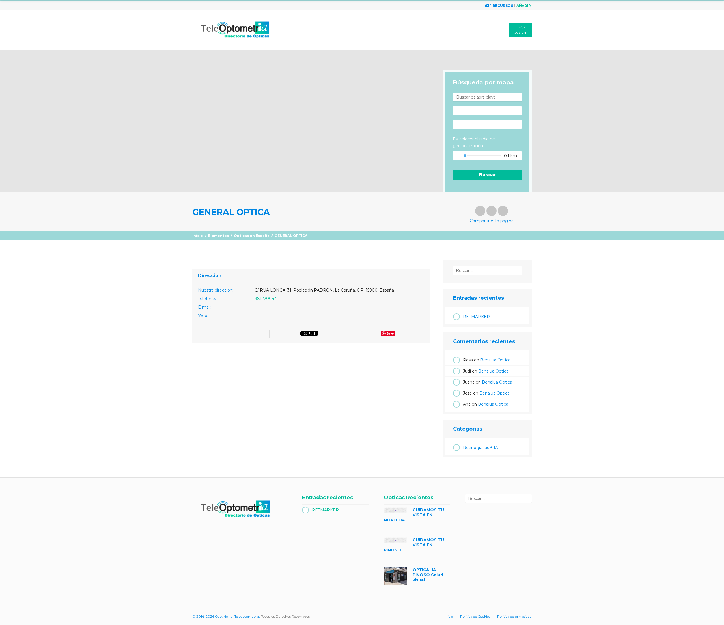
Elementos (218, 236)
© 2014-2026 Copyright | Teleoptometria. (226, 616)
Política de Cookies (475, 616)
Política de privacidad (514, 616)
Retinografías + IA (480, 447)
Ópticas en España (252, 236)
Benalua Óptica (495, 360)
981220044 (266, 298)
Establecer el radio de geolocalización (474, 142)
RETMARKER (476, 316)
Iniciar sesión (520, 30)
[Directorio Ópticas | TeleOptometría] (234, 27)
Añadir (523, 5)
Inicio (197, 236)
